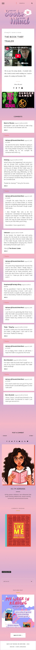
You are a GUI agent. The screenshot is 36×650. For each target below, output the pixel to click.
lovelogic (22, 646)
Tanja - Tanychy (9, 327)
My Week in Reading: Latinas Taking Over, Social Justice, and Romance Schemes (18, 611)
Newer (4, 435)
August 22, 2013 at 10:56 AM (20, 360)
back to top (17, 635)
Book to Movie (16, 32)
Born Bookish (8, 360)
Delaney (6, 160)
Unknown (7, 232)
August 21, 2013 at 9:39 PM (16, 160)
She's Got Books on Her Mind (16, 644)
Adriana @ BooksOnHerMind (14, 140)
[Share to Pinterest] (19, 88)
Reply (6, 130)
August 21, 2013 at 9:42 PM (16, 232)
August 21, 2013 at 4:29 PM (21, 123)
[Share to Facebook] (13, 88)
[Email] (22, 88)
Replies (7, 135)
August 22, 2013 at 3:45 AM (20, 327)
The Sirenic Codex (15, 248)
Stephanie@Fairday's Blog (12, 284)
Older (31, 435)
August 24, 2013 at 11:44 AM (21, 395)
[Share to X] (16, 88)
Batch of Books (9, 123)
